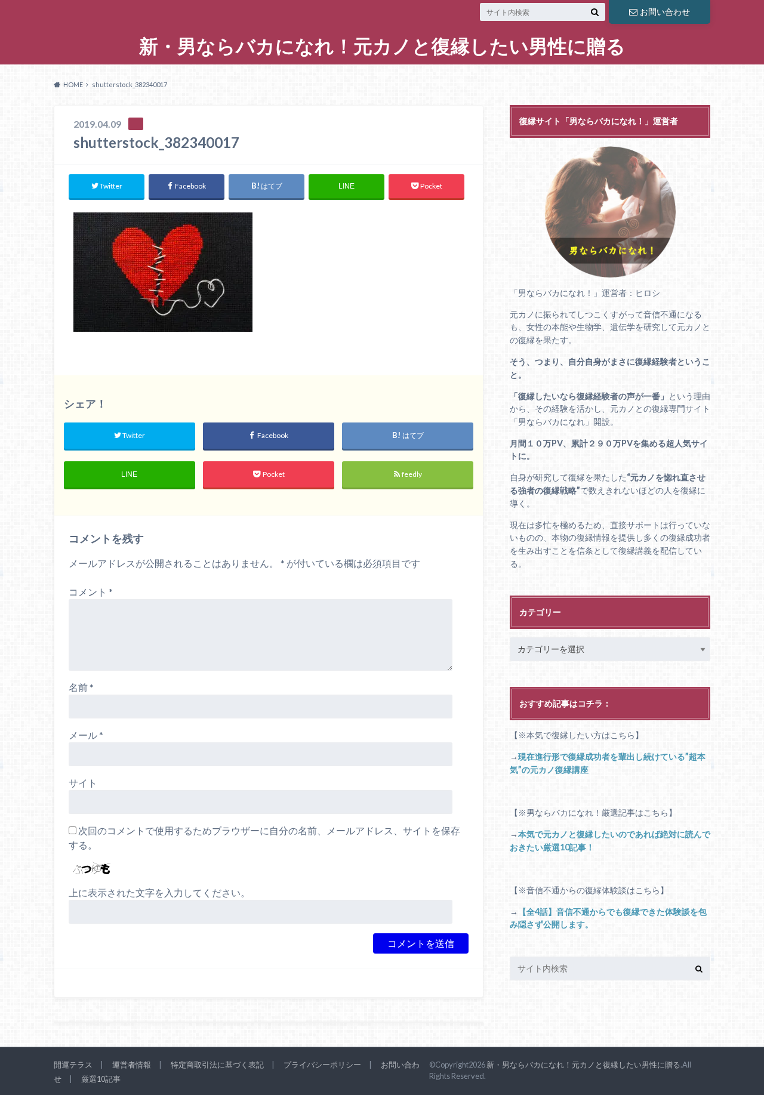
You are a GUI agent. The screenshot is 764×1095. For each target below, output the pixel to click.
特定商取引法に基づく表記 (217, 1064)
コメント (91, 591)
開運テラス (73, 1064)
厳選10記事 (101, 1079)
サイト (83, 782)
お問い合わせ (665, 12)
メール (86, 735)
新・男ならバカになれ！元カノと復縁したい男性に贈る (382, 46)
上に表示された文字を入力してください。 (159, 892)
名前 (81, 687)
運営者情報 (131, 1064)
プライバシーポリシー (322, 1064)
